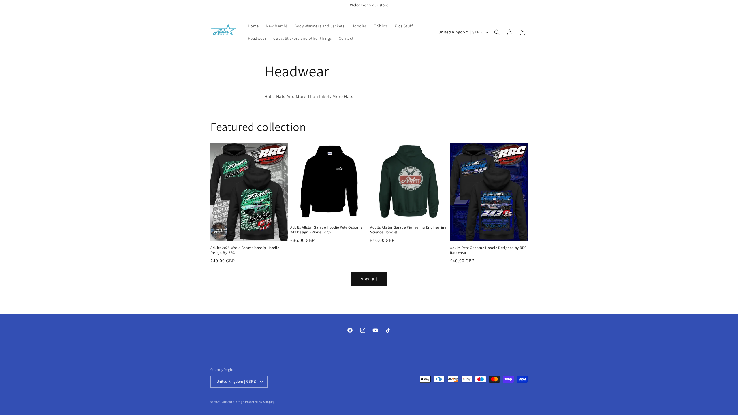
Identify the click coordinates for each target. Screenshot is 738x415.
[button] (497, 32)
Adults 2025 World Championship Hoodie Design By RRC (244, 250)
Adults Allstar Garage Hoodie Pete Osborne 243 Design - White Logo (326, 230)
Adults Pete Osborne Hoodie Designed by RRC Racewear (488, 250)
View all (369, 279)
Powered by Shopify (260, 402)
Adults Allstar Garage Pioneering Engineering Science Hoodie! (408, 230)
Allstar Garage (233, 402)
